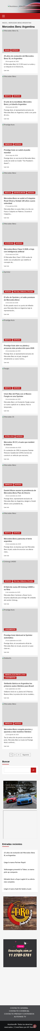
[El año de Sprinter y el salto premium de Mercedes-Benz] (20, 282)
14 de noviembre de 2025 (13, 544)
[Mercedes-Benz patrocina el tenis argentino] (20, 524)
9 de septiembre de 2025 (13, 689)
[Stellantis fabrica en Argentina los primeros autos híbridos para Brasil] (20, 669)
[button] (4, 16)
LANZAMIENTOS (10, 629)
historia (7, 50)
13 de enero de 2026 (11, 303)
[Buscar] (33, 770)
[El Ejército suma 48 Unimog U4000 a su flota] (20, 572)
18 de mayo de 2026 (11, 155)
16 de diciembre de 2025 (13, 399)
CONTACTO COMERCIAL (19, 1011)
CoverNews (19, 1027)
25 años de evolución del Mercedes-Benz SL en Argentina (19, 854)
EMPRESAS (8, 144)
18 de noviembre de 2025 (13, 496)
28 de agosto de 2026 (12, 61)
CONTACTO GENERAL (19, 1008)
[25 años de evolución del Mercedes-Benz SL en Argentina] (20, 41)
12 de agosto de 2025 (12, 734)
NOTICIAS (15, 50)
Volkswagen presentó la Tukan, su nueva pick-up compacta (19, 871)
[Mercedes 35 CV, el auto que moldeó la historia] (20, 427)
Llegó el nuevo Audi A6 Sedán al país (17, 889)
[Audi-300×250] (20, 795)
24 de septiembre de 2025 (13, 640)
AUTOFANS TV (20, 1017)
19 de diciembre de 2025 (13, 351)
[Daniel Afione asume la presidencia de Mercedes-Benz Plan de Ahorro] (20, 476)
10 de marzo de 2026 (11, 254)
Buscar (6, 761)
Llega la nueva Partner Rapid (15, 862)
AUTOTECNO (9, 243)
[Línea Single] (20, 953)
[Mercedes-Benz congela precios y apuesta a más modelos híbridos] (20, 714)
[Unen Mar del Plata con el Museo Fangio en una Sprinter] (20, 379)
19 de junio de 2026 (11, 107)
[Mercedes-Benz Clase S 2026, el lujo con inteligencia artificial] (20, 234)
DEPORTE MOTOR (19, 192)
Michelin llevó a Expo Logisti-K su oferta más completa (19, 880)
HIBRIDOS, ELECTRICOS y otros (15, 674)
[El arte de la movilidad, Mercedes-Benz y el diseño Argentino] (20, 87)
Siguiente (25, 755)
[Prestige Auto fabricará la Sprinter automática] (20, 620)
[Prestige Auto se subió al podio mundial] (20, 135)
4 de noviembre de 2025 (12, 592)
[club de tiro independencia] (20, 913)
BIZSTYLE (8, 96)
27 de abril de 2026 (11, 206)
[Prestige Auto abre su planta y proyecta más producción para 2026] (20, 331)
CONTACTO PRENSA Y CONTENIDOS (19, 1014)
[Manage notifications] (35, 1026)
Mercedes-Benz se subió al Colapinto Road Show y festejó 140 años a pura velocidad (19, 200)
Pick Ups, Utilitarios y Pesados (23, 291)
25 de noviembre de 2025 (13, 447)
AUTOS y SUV (9, 436)
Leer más (6, 70)
